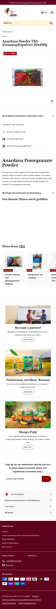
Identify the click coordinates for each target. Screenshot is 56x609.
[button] (45, 12)
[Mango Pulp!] (28, 414)
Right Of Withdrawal (10, 543)
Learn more (28, 340)
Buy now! (28, 392)
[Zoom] (52, 101)
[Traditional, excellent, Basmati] (28, 362)
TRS (22, 246)
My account (7, 547)
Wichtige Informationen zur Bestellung (21, 193)
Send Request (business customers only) (22, 116)
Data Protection (8, 539)
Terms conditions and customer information (20, 535)
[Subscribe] (46, 479)
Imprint (5, 531)
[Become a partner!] (28, 314)
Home (4, 36)
